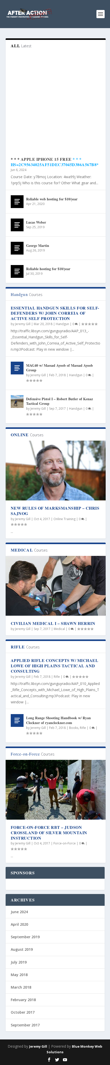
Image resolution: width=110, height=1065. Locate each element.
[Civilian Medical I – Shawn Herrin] (56, 586)
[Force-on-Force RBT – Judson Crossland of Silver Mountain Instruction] (56, 790)
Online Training (64, 519)
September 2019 (25, 936)
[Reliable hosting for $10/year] (17, 271)
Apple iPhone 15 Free (46, 159)
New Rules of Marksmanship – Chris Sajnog (55, 510)
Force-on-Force (64, 843)
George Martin (37, 245)
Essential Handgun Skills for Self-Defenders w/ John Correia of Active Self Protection (55, 313)
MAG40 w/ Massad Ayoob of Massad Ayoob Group (59, 368)
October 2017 (23, 1012)
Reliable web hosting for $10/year (52, 199)
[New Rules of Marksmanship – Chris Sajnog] (56, 470)
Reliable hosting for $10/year (48, 268)
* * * (16, 159)
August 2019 (22, 949)
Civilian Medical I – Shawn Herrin (53, 623)
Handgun (62, 324)
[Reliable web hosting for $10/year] (17, 201)
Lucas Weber (36, 222)
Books (73, 728)
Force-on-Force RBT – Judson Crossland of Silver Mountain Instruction (49, 832)
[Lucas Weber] (17, 225)
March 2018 (21, 987)
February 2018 (23, 999)
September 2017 (25, 1025)
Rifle (57, 676)
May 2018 (19, 974)
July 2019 (19, 962)
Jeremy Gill (22, 324)
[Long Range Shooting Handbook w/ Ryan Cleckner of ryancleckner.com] (17, 720)
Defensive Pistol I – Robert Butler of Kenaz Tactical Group (59, 401)
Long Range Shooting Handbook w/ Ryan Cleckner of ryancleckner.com (58, 720)
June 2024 (19, 911)
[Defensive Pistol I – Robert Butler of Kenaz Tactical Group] (17, 401)
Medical (59, 629)
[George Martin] (17, 248)
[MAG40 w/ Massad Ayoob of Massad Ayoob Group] (17, 368)
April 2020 (19, 924)
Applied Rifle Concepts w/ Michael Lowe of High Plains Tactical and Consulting (54, 665)
